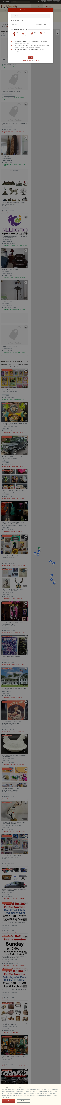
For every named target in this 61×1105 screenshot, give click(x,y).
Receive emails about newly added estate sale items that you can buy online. (31, 42)
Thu (44, 32)
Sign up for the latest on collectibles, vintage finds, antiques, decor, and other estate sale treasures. (32, 46)
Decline (23, 1101)
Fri (16, 35)
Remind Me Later (26, 60)
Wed (35, 32)
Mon (17, 32)
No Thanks (36, 60)
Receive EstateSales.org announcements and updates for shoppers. (30, 50)
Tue (26, 32)
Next (30, 57)
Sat (25, 35)
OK (9, 1101)
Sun (35, 35)
